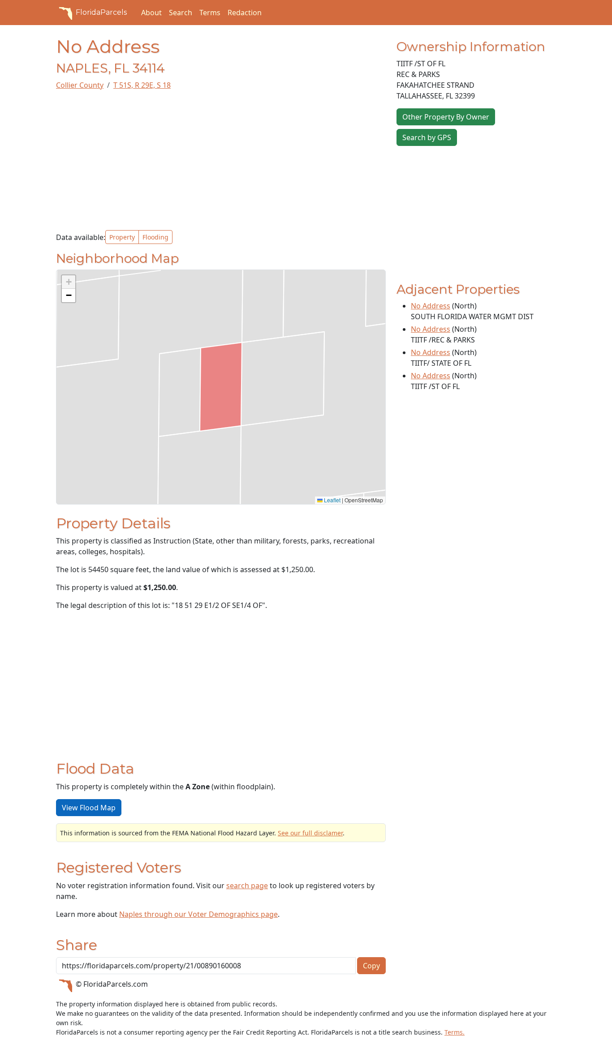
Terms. (454, 1032)
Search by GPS (426, 137)
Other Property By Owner (445, 117)
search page (247, 885)
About (151, 12)
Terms (209, 12)
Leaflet (331, 500)
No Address (430, 306)
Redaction (245, 12)
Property (122, 237)
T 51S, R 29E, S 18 (142, 85)
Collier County (79, 85)
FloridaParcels (101, 12)
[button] (68, 282)
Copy (371, 966)
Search (180, 12)
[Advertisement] (221, 160)
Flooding (155, 237)
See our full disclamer (310, 833)
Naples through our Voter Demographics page (198, 914)
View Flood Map (89, 808)
